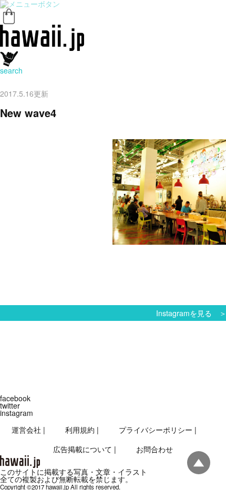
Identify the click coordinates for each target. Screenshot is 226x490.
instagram (16, 413)
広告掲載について (82, 449)
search (11, 70)
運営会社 (26, 429)
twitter (10, 405)
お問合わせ (154, 449)
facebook (15, 398)
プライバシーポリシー (155, 429)
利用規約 (80, 429)
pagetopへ (198, 462)
